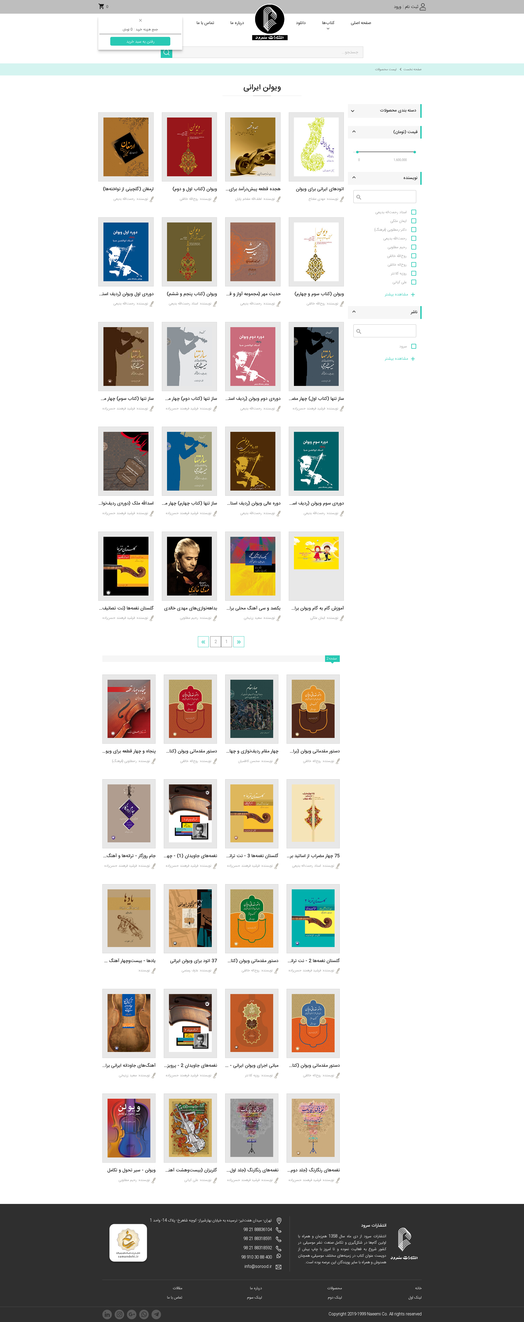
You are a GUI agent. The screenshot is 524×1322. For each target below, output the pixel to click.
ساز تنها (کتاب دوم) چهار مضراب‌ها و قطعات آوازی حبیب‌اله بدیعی (189, 399)
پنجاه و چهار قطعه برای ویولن (129, 751)
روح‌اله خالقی (397, 265)
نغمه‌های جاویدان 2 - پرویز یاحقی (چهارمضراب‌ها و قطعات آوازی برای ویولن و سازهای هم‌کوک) (190, 1065)
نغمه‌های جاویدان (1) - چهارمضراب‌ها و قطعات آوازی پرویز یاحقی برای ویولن (190, 856)
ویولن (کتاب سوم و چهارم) (319, 294)
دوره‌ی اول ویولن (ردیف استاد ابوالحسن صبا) (126, 294)
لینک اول (415, 1297)
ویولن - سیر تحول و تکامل (131, 1170)
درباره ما (256, 1288)
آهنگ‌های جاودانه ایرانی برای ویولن (129, 1065)
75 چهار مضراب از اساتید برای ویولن (313, 856)
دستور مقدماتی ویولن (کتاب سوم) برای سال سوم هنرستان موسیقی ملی (313, 1065)
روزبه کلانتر (399, 274)
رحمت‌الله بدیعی (395, 239)
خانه (418, 1288)
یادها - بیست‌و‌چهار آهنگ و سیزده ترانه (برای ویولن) (129, 961)
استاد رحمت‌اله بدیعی (391, 212)
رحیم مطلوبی (397, 247)
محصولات (334, 1288)
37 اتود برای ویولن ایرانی (193, 961)
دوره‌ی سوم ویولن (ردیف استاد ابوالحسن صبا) (316, 503)
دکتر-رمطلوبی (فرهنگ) (390, 230)
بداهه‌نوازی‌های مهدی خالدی (190, 608)
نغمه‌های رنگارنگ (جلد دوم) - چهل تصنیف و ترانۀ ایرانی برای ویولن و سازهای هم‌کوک (313, 1170)
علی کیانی (399, 282)
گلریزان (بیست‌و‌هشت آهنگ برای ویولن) (190, 1170)
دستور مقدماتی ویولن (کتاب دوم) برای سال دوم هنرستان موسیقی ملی (190, 751)
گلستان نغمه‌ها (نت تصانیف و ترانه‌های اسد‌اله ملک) (126, 608)
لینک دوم (335, 1297)
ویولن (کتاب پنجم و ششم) (192, 294)
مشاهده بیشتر (396, 294)
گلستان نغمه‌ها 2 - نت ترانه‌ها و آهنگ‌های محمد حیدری (313, 961)
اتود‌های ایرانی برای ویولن (320, 189)
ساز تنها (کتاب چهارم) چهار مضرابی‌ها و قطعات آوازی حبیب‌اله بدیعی (189, 503)
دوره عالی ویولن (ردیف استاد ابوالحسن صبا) (253, 503)
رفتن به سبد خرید (140, 42)
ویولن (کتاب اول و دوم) (194, 189)
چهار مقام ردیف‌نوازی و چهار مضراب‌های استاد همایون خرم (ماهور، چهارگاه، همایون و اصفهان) (251, 751)
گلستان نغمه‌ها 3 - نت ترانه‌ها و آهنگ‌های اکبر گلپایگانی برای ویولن (251, 856)
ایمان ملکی (398, 221)
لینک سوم (254, 1297)
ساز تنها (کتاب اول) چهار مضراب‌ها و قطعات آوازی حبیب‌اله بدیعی (316, 399)
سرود (403, 347)
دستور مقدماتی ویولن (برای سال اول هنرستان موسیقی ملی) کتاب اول (313, 751)
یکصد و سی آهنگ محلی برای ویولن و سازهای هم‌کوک (253, 608)
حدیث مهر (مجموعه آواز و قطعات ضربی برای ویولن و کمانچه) (253, 294)
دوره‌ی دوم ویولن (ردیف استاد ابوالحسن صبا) (253, 399)
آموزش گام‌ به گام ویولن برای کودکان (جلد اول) (316, 608)
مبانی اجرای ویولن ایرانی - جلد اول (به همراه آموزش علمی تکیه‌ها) (251, 1065)
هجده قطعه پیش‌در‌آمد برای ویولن (253, 189)
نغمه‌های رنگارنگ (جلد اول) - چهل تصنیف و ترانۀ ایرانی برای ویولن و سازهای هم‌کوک (251, 1170)
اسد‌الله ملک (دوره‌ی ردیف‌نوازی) (126, 503)
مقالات (177, 1288)
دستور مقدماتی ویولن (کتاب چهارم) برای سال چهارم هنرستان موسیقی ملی (251, 961)
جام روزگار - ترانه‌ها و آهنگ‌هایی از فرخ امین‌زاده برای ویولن (129, 856)
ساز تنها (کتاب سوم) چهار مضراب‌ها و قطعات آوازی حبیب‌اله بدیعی (126, 399)
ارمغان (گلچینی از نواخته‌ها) (128, 189)
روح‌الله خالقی (397, 256)
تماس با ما (174, 1297)
